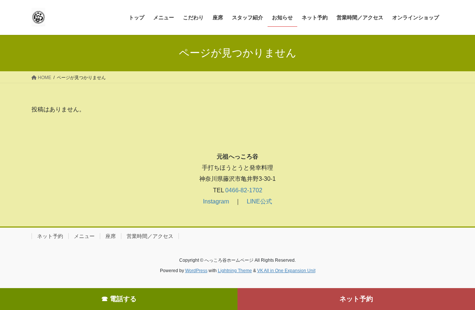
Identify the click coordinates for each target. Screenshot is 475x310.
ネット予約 (356, 299)
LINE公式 (259, 201)
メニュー (84, 236)
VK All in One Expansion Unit (286, 270)
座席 (110, 236)
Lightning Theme (235, 270)
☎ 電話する (119, 299)
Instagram (216, 201)
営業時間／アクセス (150, 236)
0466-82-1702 (243, 190)
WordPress (196, 270)
